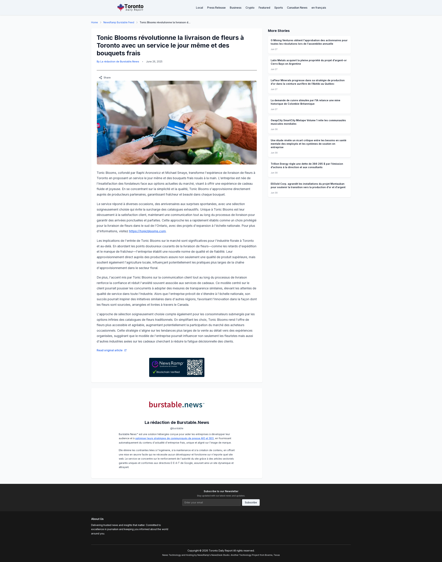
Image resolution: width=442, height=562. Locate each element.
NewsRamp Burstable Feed (118, 22)
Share (107, 77)
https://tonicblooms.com (147, 231)
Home (94, 22)
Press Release (216, 7)
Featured (264, 7)
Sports (278, 7)
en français (318, 7)
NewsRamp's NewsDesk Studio (213, 555)
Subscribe (251, 502)
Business (235, 7)
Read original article (110, 350)
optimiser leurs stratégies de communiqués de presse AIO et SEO (174, 438)
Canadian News (297, 7)
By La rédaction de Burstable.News (118, 61)
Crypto (250, 7)
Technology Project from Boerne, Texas (259, 555)
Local (199, 7)
